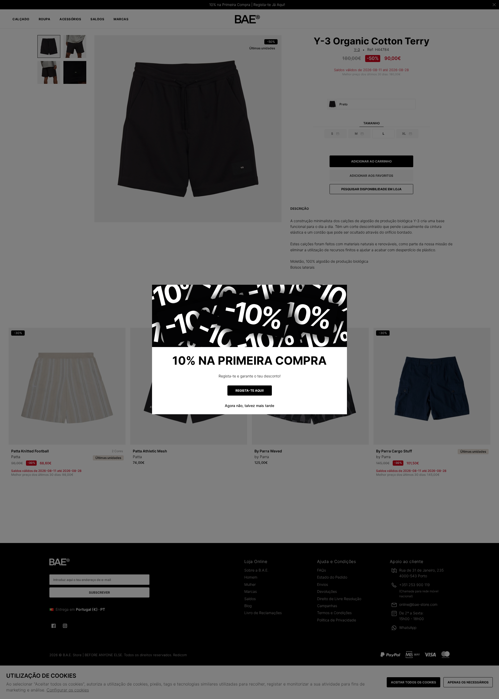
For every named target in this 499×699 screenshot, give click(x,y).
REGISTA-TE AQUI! (249, 390)
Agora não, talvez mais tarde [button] (249, 405)
